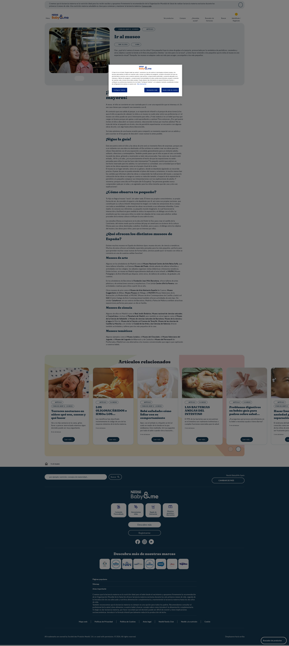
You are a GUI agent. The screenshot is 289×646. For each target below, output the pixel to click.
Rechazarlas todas (152, 90)
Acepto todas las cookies (170, 90)
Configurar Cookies (119, 90)
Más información (141, 84)
